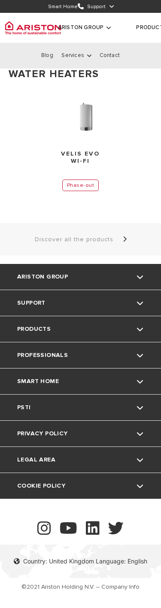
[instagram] (44, 532)
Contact (110, 55)
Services (72, 55)
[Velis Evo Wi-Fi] (80, 115)
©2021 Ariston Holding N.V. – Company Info (80, 587)
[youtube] (68, 532)
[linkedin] (93, 532)
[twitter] (116, 532)
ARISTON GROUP (81, 27)
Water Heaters (54, 74)
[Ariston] (33, 28)
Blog (47, 55)
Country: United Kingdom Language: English (85, 561)
